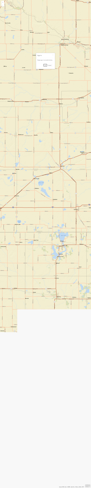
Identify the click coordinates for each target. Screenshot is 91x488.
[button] (2, 2)
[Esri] (88, 486)
